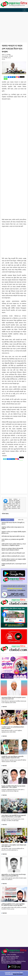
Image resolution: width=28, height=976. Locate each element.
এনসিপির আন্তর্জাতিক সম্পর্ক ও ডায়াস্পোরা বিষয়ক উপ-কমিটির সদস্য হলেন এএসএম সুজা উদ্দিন (12, 904)
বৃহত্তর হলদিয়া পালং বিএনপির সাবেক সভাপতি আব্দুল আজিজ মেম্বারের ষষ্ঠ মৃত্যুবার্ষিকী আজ (13, 875)
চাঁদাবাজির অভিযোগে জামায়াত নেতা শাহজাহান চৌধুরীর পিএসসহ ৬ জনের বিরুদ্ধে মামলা (14, 560)
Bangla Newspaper (18, 974)
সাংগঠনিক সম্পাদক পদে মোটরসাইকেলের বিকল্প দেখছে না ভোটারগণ (12, 727)
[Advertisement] (14, 28)
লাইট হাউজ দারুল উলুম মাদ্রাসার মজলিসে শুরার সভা (13, 536)
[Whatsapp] (5, 79)
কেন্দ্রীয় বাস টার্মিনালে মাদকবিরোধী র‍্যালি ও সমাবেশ (13, 556)
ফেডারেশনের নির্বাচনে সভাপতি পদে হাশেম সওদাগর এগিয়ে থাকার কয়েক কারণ (13, 698)
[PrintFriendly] (5, 77)
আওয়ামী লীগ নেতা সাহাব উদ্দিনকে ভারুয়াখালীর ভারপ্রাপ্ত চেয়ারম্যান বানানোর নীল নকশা (12, 757)
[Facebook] (9, 77)
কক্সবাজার (4, 706)
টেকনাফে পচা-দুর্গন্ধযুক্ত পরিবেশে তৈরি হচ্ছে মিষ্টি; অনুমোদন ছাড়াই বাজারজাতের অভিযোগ (12, 549)
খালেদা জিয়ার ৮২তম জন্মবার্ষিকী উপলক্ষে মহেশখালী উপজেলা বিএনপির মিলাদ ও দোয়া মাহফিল (13, 816)
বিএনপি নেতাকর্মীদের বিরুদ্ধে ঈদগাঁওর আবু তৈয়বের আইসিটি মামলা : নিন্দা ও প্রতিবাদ (13, 786)
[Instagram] (18, 77)
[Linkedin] (14, 77)
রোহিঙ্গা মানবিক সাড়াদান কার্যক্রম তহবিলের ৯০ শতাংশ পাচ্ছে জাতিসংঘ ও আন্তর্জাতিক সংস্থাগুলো (14, 544)
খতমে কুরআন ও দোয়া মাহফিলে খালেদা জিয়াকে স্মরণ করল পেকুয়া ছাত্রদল (13, 845)
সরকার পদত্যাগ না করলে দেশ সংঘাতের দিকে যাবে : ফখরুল (12, 48)
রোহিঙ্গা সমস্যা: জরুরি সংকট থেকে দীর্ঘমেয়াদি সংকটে (13, 553)
